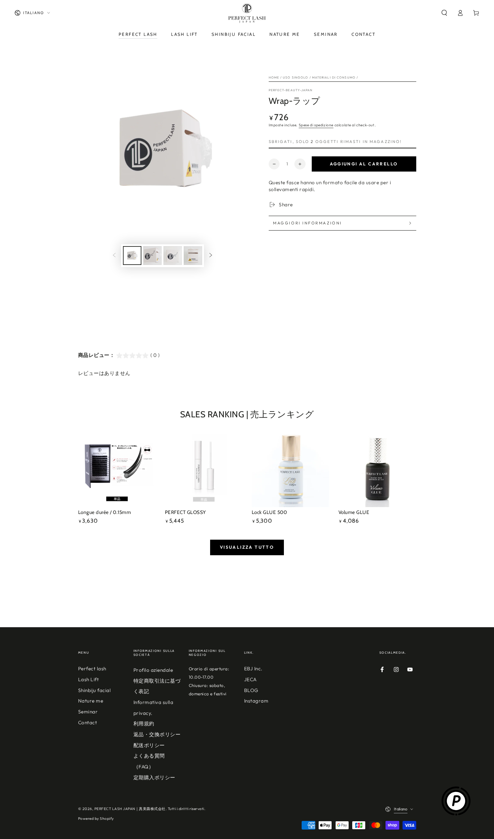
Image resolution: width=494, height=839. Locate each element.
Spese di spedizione (316, 125)
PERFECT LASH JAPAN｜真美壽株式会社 (130, 808)
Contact (87, 722)
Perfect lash (92, 668)
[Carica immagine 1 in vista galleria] (132, 255)
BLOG (251, 690)
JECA (250, 679)
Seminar (88, 711)
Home (274, 77)
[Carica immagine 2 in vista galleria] (152, 255)
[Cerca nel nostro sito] (444, 13)
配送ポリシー (149, 745)
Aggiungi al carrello (364, 163)
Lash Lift (88, 679)
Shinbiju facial (94, 690)
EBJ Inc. (253, 668)
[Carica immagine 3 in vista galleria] (172, 255)
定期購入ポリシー (154, 777)
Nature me (90, 700)
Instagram (256, 700)
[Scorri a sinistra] (114, 255)
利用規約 (143, 723)
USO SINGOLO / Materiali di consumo (319, 77)
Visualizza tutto (247, 547)
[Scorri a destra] (210, 255)
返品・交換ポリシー (157, 734)
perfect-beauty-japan (291, 90)
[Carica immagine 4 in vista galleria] (193, 255)
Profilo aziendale (153, 670)
